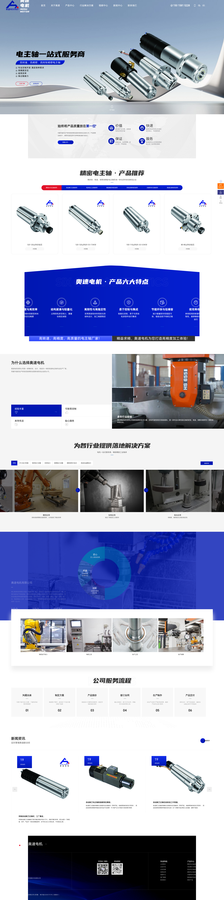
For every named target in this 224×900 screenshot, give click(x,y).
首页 (43, 5)
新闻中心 (117, 5)
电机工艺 (89, 654)
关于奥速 (55, 5)
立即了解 (22, 83)
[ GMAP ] (210, 895)
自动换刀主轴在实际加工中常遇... (166, 802)
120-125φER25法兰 (34, 245)
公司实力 (38, 589)
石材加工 (48, 463)
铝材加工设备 (36, 463)
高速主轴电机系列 (172, 187)
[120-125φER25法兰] (34, 220)
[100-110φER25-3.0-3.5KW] (136, 220)
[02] (200, 95)
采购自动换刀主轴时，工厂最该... (31, 816)
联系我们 (132, 5)
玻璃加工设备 (58, 463)
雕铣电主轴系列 (193, 864)
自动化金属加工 (86, 463)
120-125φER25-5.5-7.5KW (85, 245)
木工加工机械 (23, 463)
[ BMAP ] (204, 895)
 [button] (78, 490)
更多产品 (191, 880)
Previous (13, 788)
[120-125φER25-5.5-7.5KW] (85, 220)
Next (208, 788)
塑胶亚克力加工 (72, 463)
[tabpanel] (43, 637)
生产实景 (181, 654)
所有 (14, 463)
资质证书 (164, 872)
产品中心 (69, 5)
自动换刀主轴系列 (71, 187)
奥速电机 (32, 844)
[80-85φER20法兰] (187, 220)
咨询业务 (36, 83)
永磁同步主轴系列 (152, 187)
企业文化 (27, 589)
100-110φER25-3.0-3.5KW (136, 245)
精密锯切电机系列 (112, 187)
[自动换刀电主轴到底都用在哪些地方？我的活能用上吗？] (112, 777)
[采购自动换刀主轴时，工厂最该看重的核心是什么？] (45, 784)
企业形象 (164, 869)
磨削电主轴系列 (193, 872)
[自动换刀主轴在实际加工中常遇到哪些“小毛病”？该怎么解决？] (179, 777)
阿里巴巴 (220, 187)
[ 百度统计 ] (56, 894)
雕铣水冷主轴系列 (51, 187)
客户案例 (164, 877)
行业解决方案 (86, 5)
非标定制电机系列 (132, 187)
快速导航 (163, 861)
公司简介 (16, 589)
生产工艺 (135, 654)
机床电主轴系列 (193, 869)
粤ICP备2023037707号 (46, 894)
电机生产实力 (43, 654)
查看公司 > (65, 142)
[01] (200, 91)
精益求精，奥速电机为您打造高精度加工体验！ (153, 338)
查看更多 (206, 463)
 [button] (146, 490)
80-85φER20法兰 (187, 245)
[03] (200, 98)
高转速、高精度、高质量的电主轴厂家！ (70, 338)
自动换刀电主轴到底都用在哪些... (98, 802)
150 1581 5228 (181, 5)
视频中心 (103, 5)
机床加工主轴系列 (91, 187)
